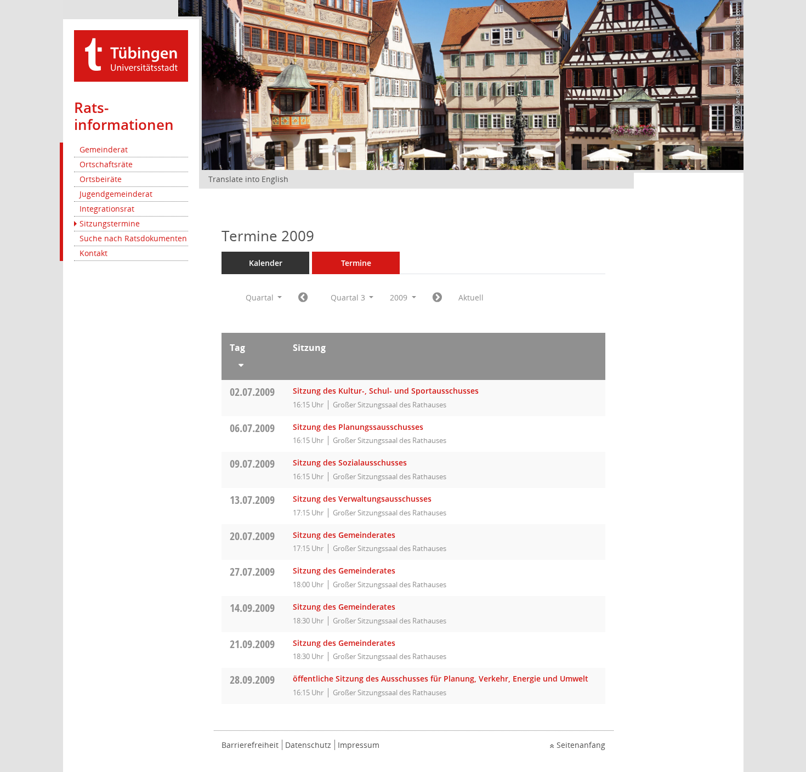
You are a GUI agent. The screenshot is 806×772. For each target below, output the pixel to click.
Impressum (358, 745)
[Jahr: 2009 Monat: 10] (437, 298)
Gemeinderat (104, 149)
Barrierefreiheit (250, 745)
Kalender (265, 263)
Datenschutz (308, 745)
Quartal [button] (261, 297)
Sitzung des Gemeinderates (344, 535)
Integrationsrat (107, 208)
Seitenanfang (581, 745)
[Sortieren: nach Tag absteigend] (253, 363)
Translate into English (248, 179)
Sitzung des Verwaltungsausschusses (362, 498)
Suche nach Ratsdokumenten (133, 238)
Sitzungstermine (110, 223)
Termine (356, 263)
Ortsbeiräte (101, 179)
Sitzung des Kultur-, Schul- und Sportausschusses (386, 390)
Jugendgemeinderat (116, 194)
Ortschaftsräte (106, 164)
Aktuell (471, 297)
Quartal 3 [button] (349, 297)
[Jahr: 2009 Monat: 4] (303, 298)
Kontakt (93, 253)
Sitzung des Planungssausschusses (358, 427)
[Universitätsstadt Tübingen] (131, 55)
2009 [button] (400, 297)
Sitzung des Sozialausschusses (350, 462)
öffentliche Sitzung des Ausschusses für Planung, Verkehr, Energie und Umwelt (440, 678)
